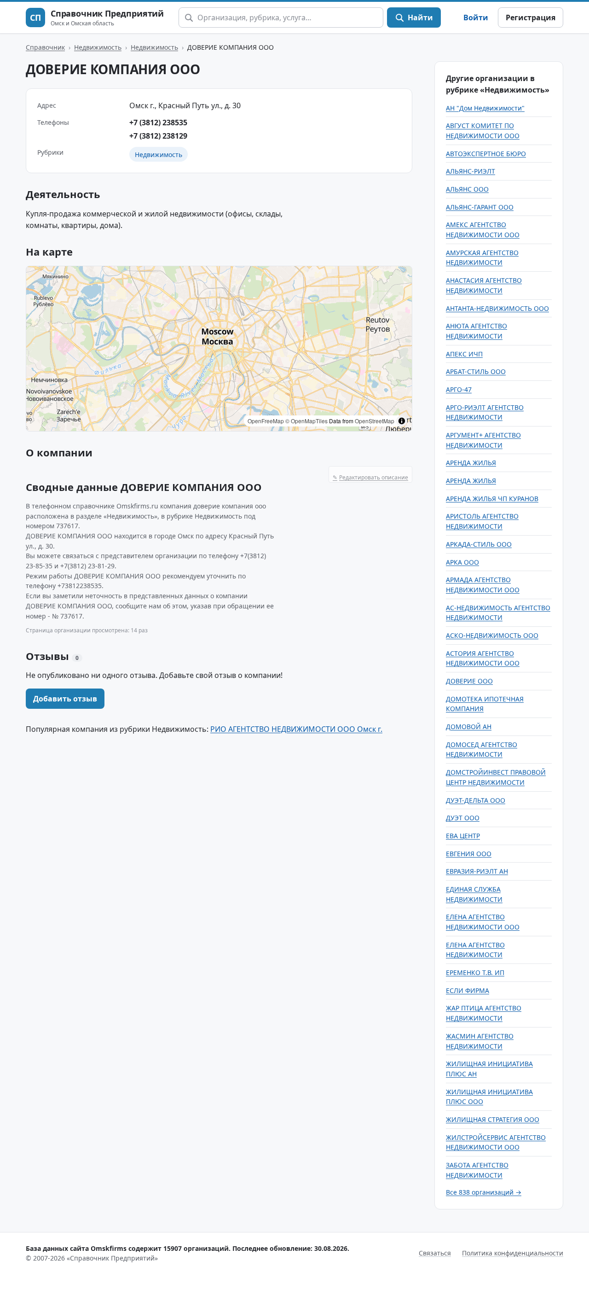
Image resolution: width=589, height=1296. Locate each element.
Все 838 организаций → (483, 1192)
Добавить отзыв (65, 699)
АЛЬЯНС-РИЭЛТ (470, 171)
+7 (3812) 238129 (158, 136)
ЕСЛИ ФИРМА (467, 990)
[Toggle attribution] (401, 420)
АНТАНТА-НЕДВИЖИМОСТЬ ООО (497, 308)
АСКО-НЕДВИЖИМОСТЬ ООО (492, 635)
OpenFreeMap (266, 421)
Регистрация (530, 17)
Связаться (435, 1253)
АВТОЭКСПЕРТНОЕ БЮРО (486, 153)
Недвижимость (97, 47)
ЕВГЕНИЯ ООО (468, 853)
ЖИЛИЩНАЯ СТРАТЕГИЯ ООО (492, 1119)
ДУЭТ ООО (462, 817)
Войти (475, 17)
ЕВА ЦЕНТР (463, 835)
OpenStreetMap (374, 421)
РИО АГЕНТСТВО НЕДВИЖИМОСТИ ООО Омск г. (296, 729)
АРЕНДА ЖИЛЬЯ (471, 462)
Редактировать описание (370, 477)
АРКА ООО (462, 562)
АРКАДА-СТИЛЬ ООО (479, 544)
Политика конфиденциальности (512, 1253)
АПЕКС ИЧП (464, 354)
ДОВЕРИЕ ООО (469, 681)
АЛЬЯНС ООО (467, 189)
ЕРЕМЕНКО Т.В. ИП (475, 972)
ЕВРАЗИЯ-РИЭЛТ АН (477, 871)
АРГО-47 (459, 389)
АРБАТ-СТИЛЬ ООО (476, 371)
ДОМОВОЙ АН (468, 726)
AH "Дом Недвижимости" (485, 108)
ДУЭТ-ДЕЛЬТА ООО (475, 800)
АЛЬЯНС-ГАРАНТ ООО (480, 207)
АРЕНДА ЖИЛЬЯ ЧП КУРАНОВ (492, 498)
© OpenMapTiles (306, 421)
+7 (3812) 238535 (158, 122)
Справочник (45, 47)
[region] (219, 348)
